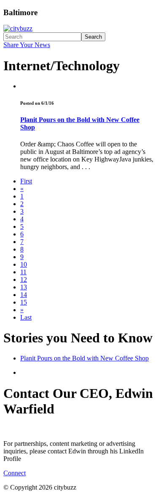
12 (23, 279)
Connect (14, 473)
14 (23, 294)
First (26, 181)
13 (23, 287)
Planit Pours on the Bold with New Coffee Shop (84, 358)
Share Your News (26, 44)
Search (93, 37)
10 (23, 264)
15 (23, 302)
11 (23, 271)
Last (26, 317)
